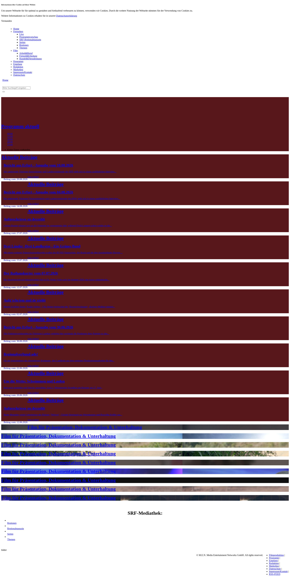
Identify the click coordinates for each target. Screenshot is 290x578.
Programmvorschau (28, 37)
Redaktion (18, 67)
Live (21, 34)
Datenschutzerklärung (66, 15)
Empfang (17, 64)
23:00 (10, 144)
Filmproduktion (276, 555)
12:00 (10, 136)
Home (16, 28)
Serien (22, 42)
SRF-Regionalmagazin (30, 39)
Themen (23, 48)
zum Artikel (33, 176)
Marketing (18, 69)
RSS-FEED (274, 574)
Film (15, 50)
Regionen (24, 45)
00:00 (10, 133)
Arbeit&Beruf (26, 53)
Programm (18, 61)
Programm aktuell (20, 126)
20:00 (10, 142)
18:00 (10, 139)
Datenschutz (19, 75)
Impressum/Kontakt (22, 72)
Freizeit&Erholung (28, 56)
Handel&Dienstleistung (30, 58)
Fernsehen (18, 31)
